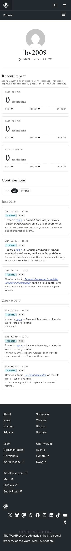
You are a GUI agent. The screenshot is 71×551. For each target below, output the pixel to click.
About (7, 414)
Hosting (8, 426)
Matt (8, 479)
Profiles (7, 15)
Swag (41, 462)
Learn (7, 443)
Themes (41, 420)
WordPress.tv (13, 462)
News (7, 420)
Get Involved (44, 443)
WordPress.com (15, 473)
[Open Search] (55, 5)
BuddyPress (12, 491)
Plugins (40, 426)
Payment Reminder (35, 375)
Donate (42, 456)
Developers (10, 456)
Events (40, 449)
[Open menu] (65, 5)
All (14, 191)
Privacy (8, 432)
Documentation (13, 449)
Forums (25, 191)
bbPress (10, 485)
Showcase (42, 414)
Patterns (41, 432)
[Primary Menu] (63, 15)
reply (19, 220)
